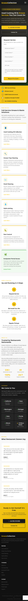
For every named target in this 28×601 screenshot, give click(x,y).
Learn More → (7, 144)
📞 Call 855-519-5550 (14, 27)
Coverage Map (4, 567)
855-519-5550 (4, 582)
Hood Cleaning (4, 553)
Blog (2, 572)
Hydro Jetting (4, 556)
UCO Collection (4, 548)
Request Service (5, 584)
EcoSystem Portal (5, 570)
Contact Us (14, 32)
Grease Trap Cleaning (6, 551)
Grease (9, 2)
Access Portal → (8, 269)
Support (3, 589)
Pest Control (4, 558)
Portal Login (4, 586)
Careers (3, 575)
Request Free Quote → (14, 78)
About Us (3, 565)
